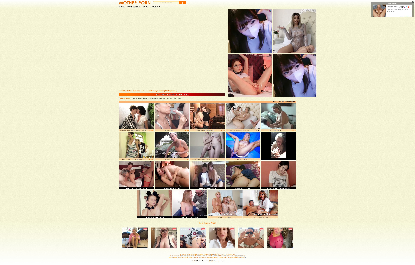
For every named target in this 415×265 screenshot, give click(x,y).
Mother (169, 98)
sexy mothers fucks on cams (172, 94)
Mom (164, 98)
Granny (150, 98)
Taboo (179, 98)
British (145, 98)
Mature (159, 98)
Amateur (134, 98)
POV (174, 98)
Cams (145, 7)
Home (122, 7)
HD (155, 98)
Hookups (156, 7)
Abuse (222, 261)
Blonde (140, 98)
